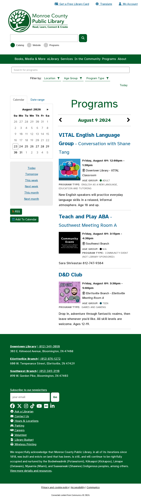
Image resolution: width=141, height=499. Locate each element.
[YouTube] (39, 407)
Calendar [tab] (18, 100)
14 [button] (42, 134)
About (122, 59)
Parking (19, 426)
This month (31, 193)
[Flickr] (46, 407)
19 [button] (31, 140)
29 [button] (32, 122)
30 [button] (37, 122)
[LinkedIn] (52, 407)
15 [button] (47, 134)
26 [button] (15, 122)
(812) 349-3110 (49, 371)
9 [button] (15, 134)
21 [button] (42, 140)
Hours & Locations (26, 421)
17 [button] (20, 140)
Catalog (20, 45)
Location (49, 78)
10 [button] (21, 134)
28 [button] (26, 122)
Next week (31, 186)
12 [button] (31, 134)
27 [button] (21, 122)
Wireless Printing (25, 444)
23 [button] (15, 146)
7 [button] (42, 128)
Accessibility (78, 487)
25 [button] (26, 146)
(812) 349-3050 (49, 346)
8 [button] (47, 128)
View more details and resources (31, 471)
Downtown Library (23, 346)
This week (31, 180)
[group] (31, 131)
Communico (93, 487)
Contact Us (21, 416)
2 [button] (15, 128)
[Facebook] (12, 407)
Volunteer (20, 435)
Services (67, 59)
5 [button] (32, 128)
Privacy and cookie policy (55, 487)
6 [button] (37, 128)
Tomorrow (31, 174)
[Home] (38, 21)
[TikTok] (32, 407)
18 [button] (26, 140)
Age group (71, 78)
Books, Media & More (30, 59)
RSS (17, 211)
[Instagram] (26, 407)
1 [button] (47, 122)
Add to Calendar (26, 219)
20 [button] (37, 140)
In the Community (87, 59)
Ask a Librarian (23, 411)
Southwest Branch (23, 371)
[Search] (83, 38)
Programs (54, 45)
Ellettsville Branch (24, 359)
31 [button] (42, 122)
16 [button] (15, 140)
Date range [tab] (37, 100)
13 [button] (37, 134)
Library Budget (24, 440)
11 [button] (26, 134)
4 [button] (26, 128)
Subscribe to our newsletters (28, 390)
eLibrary (53, 59)
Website (36, 45)
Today (123, 85)
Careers (19, 430)
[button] (60, 120)
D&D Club (70, 274)
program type (95, 78)
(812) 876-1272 (50, 359)
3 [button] (21, 128)
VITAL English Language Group (94, 143)
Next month (31, 199)
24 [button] (21, 146)
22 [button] (47, 140)
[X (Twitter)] (19, 407)
